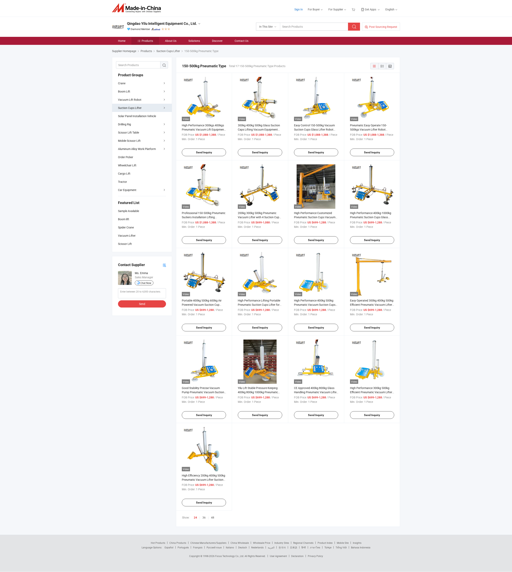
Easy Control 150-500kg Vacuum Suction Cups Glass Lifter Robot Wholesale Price (314, 129)
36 (204, 517)
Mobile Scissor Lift (129, 141)
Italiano (230, 547)
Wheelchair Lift (127, 165)
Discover (217, 41)
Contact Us (241, 41)
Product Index (325, 542)
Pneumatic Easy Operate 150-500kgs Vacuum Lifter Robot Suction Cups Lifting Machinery (369, 129)
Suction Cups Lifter (130, 108)
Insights (357, 542)
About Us (170, 41)
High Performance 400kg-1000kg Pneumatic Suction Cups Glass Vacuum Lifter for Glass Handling (370, 217)
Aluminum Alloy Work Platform (137, 149)
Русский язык (214, 547)
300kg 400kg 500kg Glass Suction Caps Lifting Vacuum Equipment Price (259, 129)
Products (147, 41)
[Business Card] (164, 265)
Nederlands (257, 547)
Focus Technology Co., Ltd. (230, 556)
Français (197, 547)
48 (212, 517)
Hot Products (158, 542)
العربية (271, 547)
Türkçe (327, 547)
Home (121, 41)
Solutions (194, 41)
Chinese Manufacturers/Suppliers (208, 542)
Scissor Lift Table (128, 132)
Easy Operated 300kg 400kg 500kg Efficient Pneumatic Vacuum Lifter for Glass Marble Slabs (371, 305)
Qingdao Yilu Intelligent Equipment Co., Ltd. (162, 23)
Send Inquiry (204, 152)
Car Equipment (127, 190)
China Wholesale (240, 542)
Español (169, 547)
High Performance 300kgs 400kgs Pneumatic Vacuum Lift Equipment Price (203, 129)
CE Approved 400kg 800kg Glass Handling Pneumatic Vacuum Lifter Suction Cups (315, 392)
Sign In (298, 9)
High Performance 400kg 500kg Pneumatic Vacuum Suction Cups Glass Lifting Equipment (314, 305)
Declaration (297, 556)
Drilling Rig (124, 124)
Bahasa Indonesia (360, 547)
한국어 (282, 547)
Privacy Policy (315, 556)
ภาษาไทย (315, 547)
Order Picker (125, 157)
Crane (121, 83)
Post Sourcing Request (383, 27)
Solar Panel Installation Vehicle (137, 116)
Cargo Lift (124, 173)
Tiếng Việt (341, 547)
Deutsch (242, 547)
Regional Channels (303, 542)
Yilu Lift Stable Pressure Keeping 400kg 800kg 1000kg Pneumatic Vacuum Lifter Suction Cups (258, 392)
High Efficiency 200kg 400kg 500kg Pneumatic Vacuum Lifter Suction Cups (203, 479)
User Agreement (278, 556)
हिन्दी (303, 547)
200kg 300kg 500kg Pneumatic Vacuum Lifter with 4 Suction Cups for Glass (259, 217)
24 (195, 517)
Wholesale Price (261, 542)
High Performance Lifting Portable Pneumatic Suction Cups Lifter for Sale (259, 305)
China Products (177, 542)
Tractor (122, 182)
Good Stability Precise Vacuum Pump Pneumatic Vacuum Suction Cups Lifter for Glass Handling (203, 392)
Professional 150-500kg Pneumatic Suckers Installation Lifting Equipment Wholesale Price (203, 217)
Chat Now (145, 282)
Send (142, 304)
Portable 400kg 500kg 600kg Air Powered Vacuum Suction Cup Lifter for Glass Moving (202, 305)
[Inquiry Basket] (354, 9)
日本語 (293, 547)
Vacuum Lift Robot (129, 100)
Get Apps (370, 9)
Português (183, 547)
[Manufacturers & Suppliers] (137, 8)
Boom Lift (124, 91)
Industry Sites (281, 542)
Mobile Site (343, 542)
